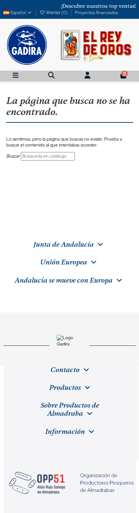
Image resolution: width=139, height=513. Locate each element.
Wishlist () (57, 13)
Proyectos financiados (96, 13)
